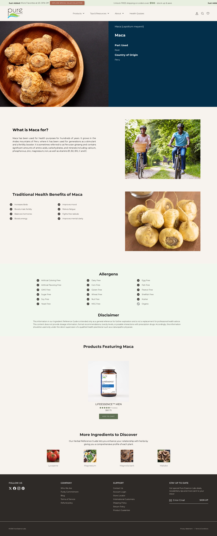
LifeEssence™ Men (108, 404)
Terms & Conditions (201, 529)
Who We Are (66, 488)
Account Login (119, 492)
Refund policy (67, 503)
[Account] (196, 13)
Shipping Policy (120, 503)
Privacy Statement (186, 529)
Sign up (204, 500)
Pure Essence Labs (20, 529)
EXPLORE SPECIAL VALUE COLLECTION (67, 3)
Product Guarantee (121, 510)
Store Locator (119, 495)
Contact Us (118, 488)
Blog (63, 495)
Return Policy (119, 507)
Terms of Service (68, 499)
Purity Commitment (69, 492)
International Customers (123, 499)
